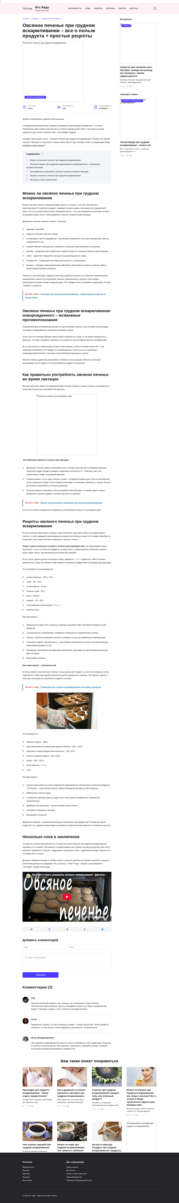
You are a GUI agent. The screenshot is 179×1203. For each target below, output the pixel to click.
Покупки (122, 8)
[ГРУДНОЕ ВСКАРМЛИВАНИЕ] (138, 137)
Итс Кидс (42, 7)
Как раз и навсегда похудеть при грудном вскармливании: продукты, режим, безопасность (107, 1149)
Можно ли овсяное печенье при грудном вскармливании (55, 160)
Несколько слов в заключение (43, 180)
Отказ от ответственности (76, 1174)
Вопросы (134, 8)
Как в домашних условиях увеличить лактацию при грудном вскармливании (71, 1093)
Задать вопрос (72, 1167)
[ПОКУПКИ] (138, 62)
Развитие (98, 8)
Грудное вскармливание (35, 97)
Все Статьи (70, 1170)
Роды (87, 8)
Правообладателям (74, 1177)
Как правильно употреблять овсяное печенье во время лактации (59, 172)
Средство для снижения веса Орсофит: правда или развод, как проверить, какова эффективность (136, 71)
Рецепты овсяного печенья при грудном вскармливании (55, 176)
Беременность (75, 8)
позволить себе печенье (33, 145)
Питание (26, 1170)
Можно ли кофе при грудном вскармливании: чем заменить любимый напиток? (71, 1149)
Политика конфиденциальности (79, 1180)
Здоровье (110, 8)
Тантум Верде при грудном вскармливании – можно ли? (135, 143)
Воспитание (27, 1180)
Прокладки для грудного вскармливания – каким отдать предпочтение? (36, 1093)
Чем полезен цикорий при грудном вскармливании (37, 1146)
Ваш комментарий (34, 951)
